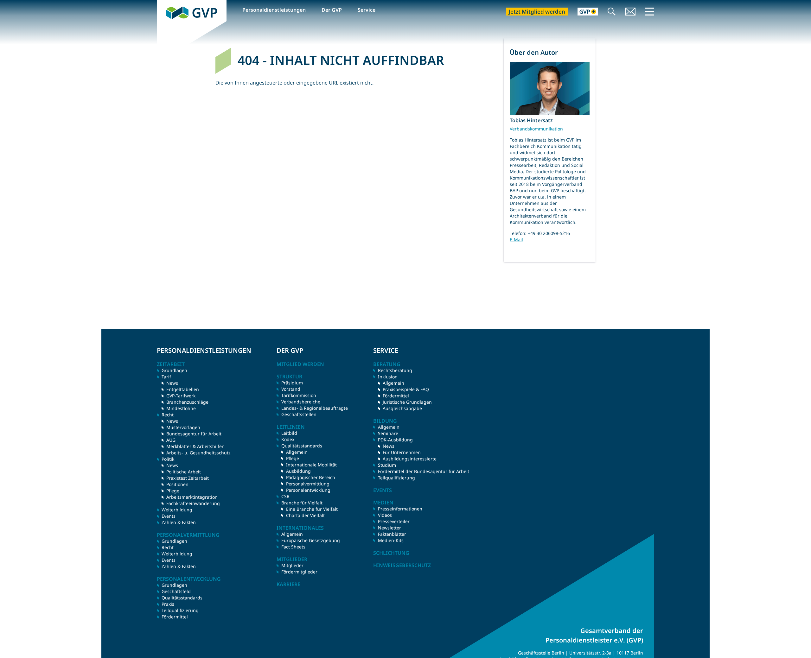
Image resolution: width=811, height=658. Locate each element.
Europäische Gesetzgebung (310, 540)
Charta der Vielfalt (305, 515)
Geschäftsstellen (298, 414)
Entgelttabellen (182, 389)
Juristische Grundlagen (407, 402)
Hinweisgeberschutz (402, 565)
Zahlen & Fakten (179, 522)
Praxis (168, 604)
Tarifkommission (298, 395)
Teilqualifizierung (180, 610)
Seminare (388, 433)
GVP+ (584, 12)
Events (169, 516)
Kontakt (630, 12)
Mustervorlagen (183, 427)
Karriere (288, 584)
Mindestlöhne (181, 408)
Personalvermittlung (307, 484)
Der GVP (332, 9)
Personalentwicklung (308, 490)
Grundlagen (174, 370)
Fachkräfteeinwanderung (193, 503)
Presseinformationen (400, 509)
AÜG (171, 440)
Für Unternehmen (402, 452)
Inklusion (388, 377)
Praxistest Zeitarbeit (187, 478)
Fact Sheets (293, 547)
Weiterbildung (177, 510)
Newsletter (389, 528)
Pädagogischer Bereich (310, 477)
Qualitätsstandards (182, 598)
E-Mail (516, 240)
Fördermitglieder (299, 572)
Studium (387, 465)
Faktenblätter (392, 534)
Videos (385, 515)
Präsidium (292, 383)
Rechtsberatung (395, 370)
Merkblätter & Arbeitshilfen (195, 446)
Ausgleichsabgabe (402, 408)
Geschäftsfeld (176, 591)
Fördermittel (175, 617)
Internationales (300, 527)
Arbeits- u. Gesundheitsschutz (198, 453)
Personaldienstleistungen (274, 9)
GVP (162, 3)
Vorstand (290, 389)
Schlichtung (391, 552)
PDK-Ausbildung (395, 440)
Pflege (172, 491)
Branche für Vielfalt (301, 503)
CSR (285, 496)
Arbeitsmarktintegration (192, 497)
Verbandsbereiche (300, 402)
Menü (649, 11)
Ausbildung (298, 471)
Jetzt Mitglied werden (537, 11)
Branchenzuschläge (187, 402)
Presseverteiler (394, 521)
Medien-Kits (391, 540)
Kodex (287, 439)
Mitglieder (292, 565)
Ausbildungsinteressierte (410, 459)
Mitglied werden (300, 364)
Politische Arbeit (183, 472)
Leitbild (289, 433)
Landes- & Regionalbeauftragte (314, 408)
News (172, 383)
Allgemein (297, 452)
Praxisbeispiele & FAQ (406, 389)
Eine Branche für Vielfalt (312, 509)
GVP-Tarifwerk (180, 396)
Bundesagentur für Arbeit (193, 434)
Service (366, 9)
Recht (168, 547)
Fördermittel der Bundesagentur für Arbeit (423, 471)
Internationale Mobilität (311, 465)
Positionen (177, 484)
